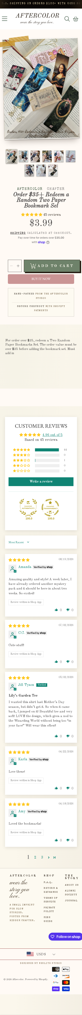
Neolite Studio (50, 963)
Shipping (18, 233)
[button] (4, 19)
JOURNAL (71, 901)
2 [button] (35, 857)
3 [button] (42, 857)
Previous (8, 89)
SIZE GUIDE (48, 919)
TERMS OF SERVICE (51, 900)
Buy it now (41, 279)
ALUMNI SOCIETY (71, 893)
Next (74, 87)
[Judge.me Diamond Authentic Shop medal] (28, 507)
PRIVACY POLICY (49, 910)
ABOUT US (72, 885)
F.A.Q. (48, 882)
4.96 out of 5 (52, 435)
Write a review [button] (41, 481)
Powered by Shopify (36, 979)
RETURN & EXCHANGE (51, 890)
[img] (19, 560)
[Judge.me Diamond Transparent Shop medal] (50, 507)
